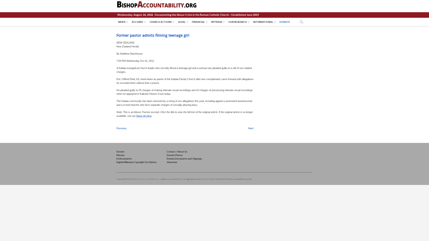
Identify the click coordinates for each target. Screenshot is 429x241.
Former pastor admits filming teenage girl (152, 35)
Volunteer (172, 162)
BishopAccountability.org (147, 179)
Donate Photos (175, 155)
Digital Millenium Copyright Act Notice (136, 162)
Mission (120, 155)
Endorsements (124, 158)
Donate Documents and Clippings (184, 158)
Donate (120, 151)
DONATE (285, 21)
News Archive (143, 115)
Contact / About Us (177, 151)
